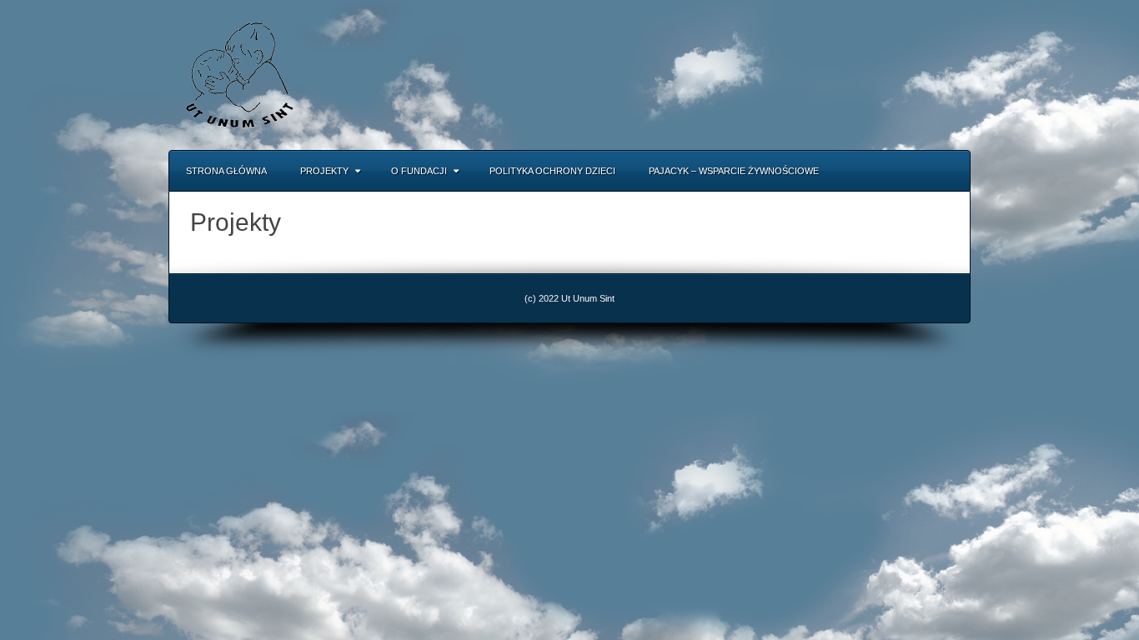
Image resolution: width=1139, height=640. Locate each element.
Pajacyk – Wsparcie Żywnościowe (734, 171)
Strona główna (226, 171)
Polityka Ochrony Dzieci (552, 171)
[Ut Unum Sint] (239, 74)
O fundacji (419, 171)
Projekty (324, 171)
